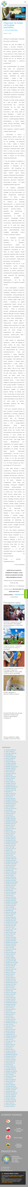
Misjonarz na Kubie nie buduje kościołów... (13, 25)
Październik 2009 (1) (11, 1071)
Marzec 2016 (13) (10, 954)
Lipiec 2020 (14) (10, 867)
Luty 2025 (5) (9, 780)
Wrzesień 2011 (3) (10, 1037)
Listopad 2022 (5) (10, 820)
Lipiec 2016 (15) (9, 947)
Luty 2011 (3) (8, 1048)
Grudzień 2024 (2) (10, 783)
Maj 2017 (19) (9, 930)
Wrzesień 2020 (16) (10, 863)
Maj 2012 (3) (8, 1027)
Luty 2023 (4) (9, 815)
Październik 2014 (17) (11, 982)
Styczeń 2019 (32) (10, 897)
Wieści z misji (7, 33)
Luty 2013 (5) (9, 1016)
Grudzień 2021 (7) (10, 838)
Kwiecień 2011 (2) (10, 1044)
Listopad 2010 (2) (10, 1053)
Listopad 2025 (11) (10, 765)
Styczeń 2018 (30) (10, 917)
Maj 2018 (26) (9, 910)
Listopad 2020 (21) (10, 860)
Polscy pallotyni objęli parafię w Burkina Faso (12, 738)
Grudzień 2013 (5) (10, 999)
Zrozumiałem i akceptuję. (7, 1182)
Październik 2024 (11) (11, 786)
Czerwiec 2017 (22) (10, 929)
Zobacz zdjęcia (20, 16)
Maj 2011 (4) (8, 1043)
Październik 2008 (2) (11, 1088)
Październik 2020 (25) (11, 862)
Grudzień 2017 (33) (10, 919)
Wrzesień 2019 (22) (10, 884)
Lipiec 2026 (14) (9, 751)
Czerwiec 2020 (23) (11, 869)
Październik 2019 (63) (11, 882)
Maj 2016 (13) (9, 950)
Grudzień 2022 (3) (10, 818)
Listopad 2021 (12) (10, 840)
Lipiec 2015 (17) (9, 967)
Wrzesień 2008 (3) (10, 1089)
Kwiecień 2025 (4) (10, 776)
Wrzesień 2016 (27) (10, 944)
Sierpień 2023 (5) (10, 805)
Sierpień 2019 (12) (10, 885)
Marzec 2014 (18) (10, 994)
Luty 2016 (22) (9, 956)
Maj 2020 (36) (9, 870)
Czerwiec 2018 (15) (10, 909)
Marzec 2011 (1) (9, 1046)
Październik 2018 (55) (11, 902)
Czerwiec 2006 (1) (10, 1094)
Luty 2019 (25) (9, 895)
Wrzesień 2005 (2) (10, 1101)
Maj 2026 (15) (9, 755)
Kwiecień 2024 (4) (10, 793)
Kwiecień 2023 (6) (10, 812)
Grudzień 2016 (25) (10, 939)
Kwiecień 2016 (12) (10, 952)
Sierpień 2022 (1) (10, 825)
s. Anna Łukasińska (10, 30)
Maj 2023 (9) (9, 810)
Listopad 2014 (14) (10, 981)
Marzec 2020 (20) (10, 874)
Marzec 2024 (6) (10, 795)
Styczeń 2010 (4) (10, 1066)
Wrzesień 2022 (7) (10, 823)
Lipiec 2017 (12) (9, 927)
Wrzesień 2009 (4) (10, 1073)
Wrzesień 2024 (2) (10, 788)
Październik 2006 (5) (11, 1093)
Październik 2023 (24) (11, 802)
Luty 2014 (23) (9, 996)
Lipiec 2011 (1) (9, 1039)
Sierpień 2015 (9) (10, 966)
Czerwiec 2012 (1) (10, 1026)
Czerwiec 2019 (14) (10, 889)
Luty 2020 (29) (9, 875)
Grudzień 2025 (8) (10, 763)
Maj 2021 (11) (9, 850)
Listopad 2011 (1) (10, 1034)
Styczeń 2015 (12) (10, 977)
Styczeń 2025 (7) (10, 781)
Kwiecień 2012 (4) (10, 1029)
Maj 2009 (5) (9, 1078)
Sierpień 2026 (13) (10, 750)
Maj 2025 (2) (9, 775)
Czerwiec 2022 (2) (10, 828)
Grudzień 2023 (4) (10, 800)
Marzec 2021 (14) (10, 853)
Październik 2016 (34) (11, 942)
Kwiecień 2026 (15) (10, 756)
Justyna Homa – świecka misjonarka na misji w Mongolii (12, 647)
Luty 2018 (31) (9, 915)
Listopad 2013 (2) (10, 1001)
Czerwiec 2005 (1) (10, 1104)
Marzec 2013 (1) (9, 1014)
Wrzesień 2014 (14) (10, 984)
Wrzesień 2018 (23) (10, 904)
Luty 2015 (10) (9, 976)
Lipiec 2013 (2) (9, 1007)
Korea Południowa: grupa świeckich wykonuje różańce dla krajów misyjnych (13, 715)
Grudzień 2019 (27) (10, 879)
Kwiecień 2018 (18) (10, 912)
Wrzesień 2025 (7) (10, 768)
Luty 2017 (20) (9, 935)
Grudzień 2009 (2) (10, 1068)
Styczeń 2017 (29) (10, 937)
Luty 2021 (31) (9, 855)
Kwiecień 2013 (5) (10, 1012)
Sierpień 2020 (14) (10, 865)
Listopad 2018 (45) (10, 900)
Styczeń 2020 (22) (10, 877)
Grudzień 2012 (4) (10, 1019)
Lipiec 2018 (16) (9, 907)
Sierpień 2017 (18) (10, 925)
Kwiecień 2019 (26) (10, 892)
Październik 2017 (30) (11, 922)
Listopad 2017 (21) (10, 920)
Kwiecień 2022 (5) (10, 832)
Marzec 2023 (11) (10, 813)
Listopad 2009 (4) (10, 1069)
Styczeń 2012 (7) (10, 1031)
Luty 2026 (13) (9, 760)
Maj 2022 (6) (9, 830)
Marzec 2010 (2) (10, 1063)
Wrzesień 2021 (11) (10, 843)
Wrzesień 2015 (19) (10, 964)
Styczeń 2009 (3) (10, 1084)
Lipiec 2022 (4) (9, 827)
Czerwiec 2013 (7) (10, 1009)
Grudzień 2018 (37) (10, 899)
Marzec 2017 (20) (10, 934)
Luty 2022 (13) (9, 835)
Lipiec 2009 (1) (9, 1074)
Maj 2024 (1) (8, 791)
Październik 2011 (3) (11, 1036)
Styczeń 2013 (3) (10, 1017)
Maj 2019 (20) (9, 890)
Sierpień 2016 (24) (10, 945)
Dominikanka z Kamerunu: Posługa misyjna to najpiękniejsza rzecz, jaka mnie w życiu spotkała (13, 670)
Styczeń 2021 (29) (10, 857)
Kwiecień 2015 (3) (10, 972)
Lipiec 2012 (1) (9, 1024)
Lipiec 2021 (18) (9, 847)
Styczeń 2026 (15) (10, 761)
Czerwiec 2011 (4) (10, 1041)
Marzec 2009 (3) (10, 1081)
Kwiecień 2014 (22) (10, 992)
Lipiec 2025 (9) (9, 771)
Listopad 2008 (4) (10, 1086)
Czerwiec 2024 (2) (10, 790)
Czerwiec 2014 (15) (10, 989)
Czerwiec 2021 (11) (10, 848)
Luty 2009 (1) (9, 1083)
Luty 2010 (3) (9, 1064)
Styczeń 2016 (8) (10, 957)
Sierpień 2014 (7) (10, 986)
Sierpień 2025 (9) (10, 770)
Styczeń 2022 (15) (10, 837)
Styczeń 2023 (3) (10, 817)
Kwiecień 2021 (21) (10, 852)
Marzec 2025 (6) (10, 778)
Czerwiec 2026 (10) (10, 753)
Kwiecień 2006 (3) (10, 1096)
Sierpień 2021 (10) (10, 845)
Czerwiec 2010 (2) (10, 1059)
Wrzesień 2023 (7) (10, 803)
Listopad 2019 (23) (10, 880)
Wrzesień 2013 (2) (10, 1004)
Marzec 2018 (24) (10, 914)
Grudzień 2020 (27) (10, 858)
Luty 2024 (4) (9, 796)
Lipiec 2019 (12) (9, 887)
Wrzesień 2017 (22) (10, 924)
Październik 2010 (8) (11, 1054)
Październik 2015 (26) (11, 962)
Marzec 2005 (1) (10, 1106)
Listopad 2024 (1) (10, 785)
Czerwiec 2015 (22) (10, 969)
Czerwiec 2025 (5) (10, 773)
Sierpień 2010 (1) (10, 1058)
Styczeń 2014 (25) (10, 997)
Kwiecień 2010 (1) (10, 1061)
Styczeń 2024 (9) (10, 798)
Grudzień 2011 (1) (10, 1032)
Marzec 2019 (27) (10, 894)
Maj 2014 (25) (9, 991)
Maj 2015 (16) (9, 971)
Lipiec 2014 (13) (9, 987)
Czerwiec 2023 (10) (10, 808)
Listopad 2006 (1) (10, 1091)
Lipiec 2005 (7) (9, 1103)
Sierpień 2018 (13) (10, 905)
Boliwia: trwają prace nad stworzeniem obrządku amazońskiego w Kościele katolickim (13, 624)
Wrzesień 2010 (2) (10, 1056)
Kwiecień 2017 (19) (10, 932)
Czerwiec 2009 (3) (10, 1076)
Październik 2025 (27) (11, 766)
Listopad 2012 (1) (10, 1021)
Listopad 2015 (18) (10, 961)
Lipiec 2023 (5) (9, 807)
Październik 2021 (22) (11, 842)
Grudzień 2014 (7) (10, 979)
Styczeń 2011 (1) (9, 1049)
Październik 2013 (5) (11, 1002)
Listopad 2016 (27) (10, 940)
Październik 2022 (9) (11, 822)
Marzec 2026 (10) (10, 758)
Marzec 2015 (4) (10, 974)
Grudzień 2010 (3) (10, 1051)
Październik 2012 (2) (11, 1022)
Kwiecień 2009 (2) (10, 1079)
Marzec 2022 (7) (10, 833)
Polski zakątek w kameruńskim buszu (11, 693)
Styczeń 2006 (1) (10, 1098)
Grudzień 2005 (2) (10, 1099)
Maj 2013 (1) (8, 1011)
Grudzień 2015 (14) (10, 959)
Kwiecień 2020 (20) (11, 872)
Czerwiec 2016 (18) (10, 949)
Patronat (17, 594)
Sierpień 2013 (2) (10, 1006)
